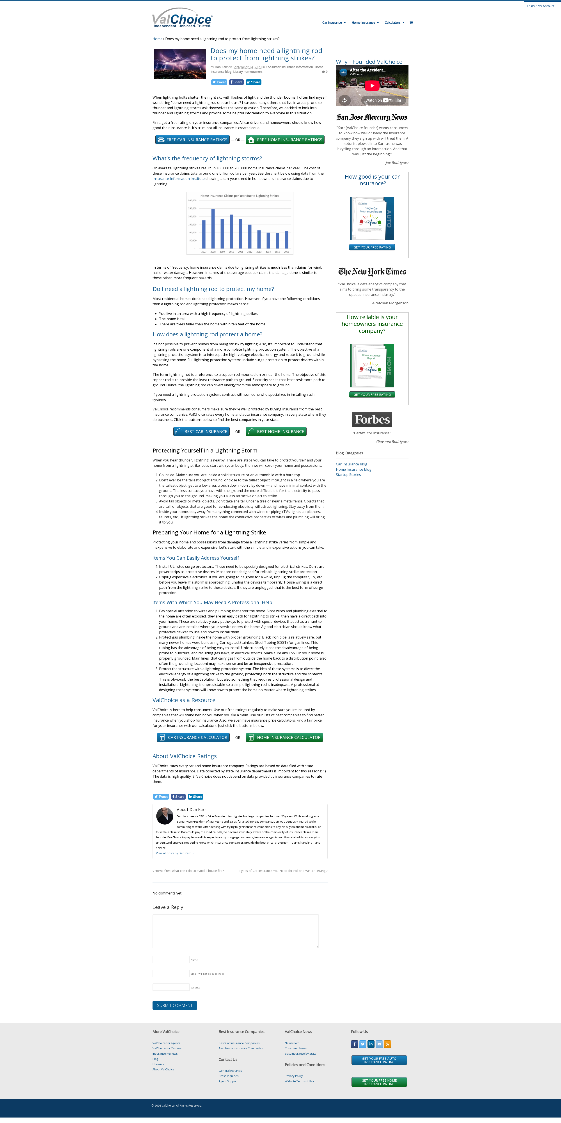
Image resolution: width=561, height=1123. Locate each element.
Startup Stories (348, 474)
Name (194, 960)
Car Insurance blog (351, 464)
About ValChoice (163, 1069)
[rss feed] (387, 1044)
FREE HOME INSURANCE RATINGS (289, 139)
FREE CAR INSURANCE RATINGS (197, 139)
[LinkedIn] (371, 1044)
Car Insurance (332, 22)
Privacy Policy (294, 1076)
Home (157, 38)
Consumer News (296, 1048)
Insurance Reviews (165, 1054)
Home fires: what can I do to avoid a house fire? (189, 871)
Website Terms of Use (299, 1081)
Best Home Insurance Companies (241, 1048)
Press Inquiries (229, 1076)
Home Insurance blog (353, 469)
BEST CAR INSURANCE (206, 431)
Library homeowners (248, 71)
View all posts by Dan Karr (175, 853)
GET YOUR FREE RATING (372, 247)
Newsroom (292, 1043)
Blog (155, 1059)
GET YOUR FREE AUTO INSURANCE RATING (379, 1060)
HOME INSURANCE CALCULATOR (289, 737)
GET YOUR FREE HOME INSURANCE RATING (379, 1082)
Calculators (393, 22)
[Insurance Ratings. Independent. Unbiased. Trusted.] (182, 16)
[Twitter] (362, 1044)
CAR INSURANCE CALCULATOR (197, 737)
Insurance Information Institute (179, 178)
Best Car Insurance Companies (239, 1043)
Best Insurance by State (300, 1054)
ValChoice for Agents (166, 1043)
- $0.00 (410, 21)
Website (195, 987)
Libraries (158, 1064)
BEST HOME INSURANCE (280, 431)
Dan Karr (221, 67)
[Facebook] (354, 1044)
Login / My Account (540, 6)
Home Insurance (363, 22)
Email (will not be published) (207, 973)
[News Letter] (379, 1044)
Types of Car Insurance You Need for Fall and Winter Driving (283, 871)
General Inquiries (230, 1071)
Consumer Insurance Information (289, 67)
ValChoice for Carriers (167, 1048)
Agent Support (228, 1081)
